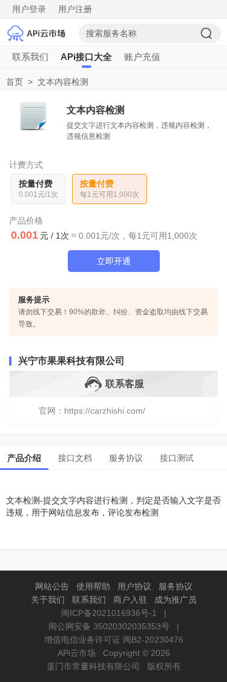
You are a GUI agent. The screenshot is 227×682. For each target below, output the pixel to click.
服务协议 (126, 458)
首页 (14, 82)
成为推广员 (175, 599)
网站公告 (52, 586)
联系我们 (30, 56)
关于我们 (48, 599)
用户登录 (29, 9)
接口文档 (75, 458)
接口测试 (177, 458)
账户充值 (142, 56)
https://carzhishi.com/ (104, 410)
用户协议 (134, 586)
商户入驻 (130, 599)
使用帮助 (93, 586)
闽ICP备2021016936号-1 (109, 613)
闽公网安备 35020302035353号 (108, 626)
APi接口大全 (86, 56)
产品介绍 (24, 458)
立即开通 (114, 261)
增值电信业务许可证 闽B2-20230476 (113, 639)
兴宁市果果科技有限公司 (71, 361)
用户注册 (75, 9)
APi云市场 (77, 653)
